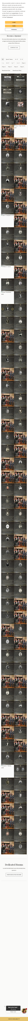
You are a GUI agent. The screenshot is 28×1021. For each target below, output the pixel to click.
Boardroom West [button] (17, 70)
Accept (14, 22)
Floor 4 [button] (16, 66)
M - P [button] (7, 63)
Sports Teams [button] (9, 59)
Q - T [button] (13, 63)
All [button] (2, 59)
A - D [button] (16, 59)
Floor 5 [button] (22, 66)
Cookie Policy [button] (15, 13)
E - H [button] (21, 59)
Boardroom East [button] (6, 70)
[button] (7, 80)
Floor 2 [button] (4, 66)
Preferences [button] (10, 17)
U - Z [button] (18, 63)
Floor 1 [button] (23, 63)
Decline (14, 25)
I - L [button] (3, 63)
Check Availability (14, 1019)
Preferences (14, 29)
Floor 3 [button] (10, 66)
